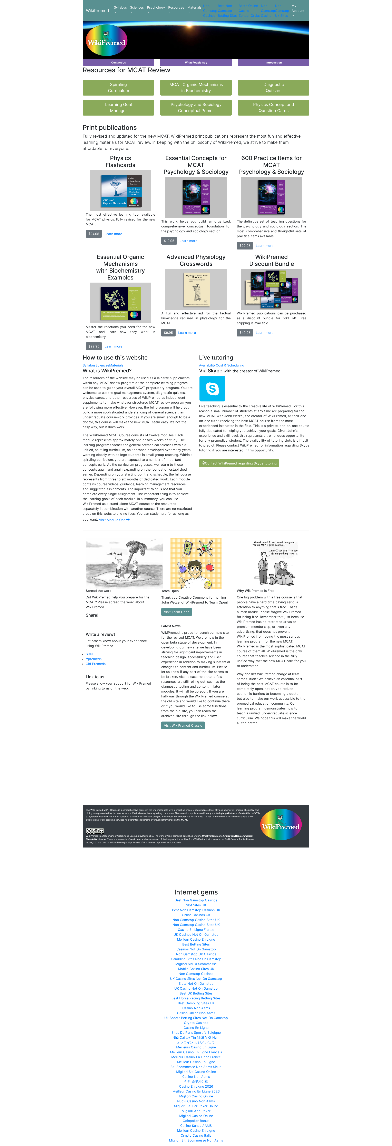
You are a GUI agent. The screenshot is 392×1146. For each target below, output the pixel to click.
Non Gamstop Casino (268, 11)
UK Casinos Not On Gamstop (196, 934)
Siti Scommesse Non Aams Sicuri (196, 1067)
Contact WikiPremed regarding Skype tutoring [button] (241, 463)
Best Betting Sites (196, 944)
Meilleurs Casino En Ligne (196, 1047)
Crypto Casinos (196, 1023)
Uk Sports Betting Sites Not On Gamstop (196, 1018)
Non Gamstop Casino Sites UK (196, 920)
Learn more (113, 234)
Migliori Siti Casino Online (196, 1072)
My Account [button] (298, 8)
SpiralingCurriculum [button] (118, 87)
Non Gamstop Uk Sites (282, 11)
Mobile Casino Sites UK (196, 969)
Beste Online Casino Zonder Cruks (249, 11)
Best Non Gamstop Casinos (196, 900)
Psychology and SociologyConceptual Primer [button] (196, 107)
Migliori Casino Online (196, 1096)
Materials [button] (194, 7)
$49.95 (245, 333)
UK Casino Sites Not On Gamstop (196, 979)
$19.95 (169, 241)
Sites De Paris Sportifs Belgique (196, 1032)
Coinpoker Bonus (196, 1121)
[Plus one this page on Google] (123, 623)
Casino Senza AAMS (196, 1126)
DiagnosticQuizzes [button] (274, 87)
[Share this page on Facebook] (113, 623)
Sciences (102, 365)
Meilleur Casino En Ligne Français (196, 1052)
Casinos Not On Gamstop (196, 949)
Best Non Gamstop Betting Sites (227, 11)
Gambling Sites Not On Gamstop (196, 959)
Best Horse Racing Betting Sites (196, 998)
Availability (207, 365)
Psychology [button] (156, 7)
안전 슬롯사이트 (196, 1081)
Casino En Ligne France (196, 930)
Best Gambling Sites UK (196, 1003)
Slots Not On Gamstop (196, 983)
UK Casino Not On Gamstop (196, 988)
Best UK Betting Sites (196, 993)
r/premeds (93, 659)
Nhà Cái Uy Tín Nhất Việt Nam (196, 1037)
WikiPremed (97, 10)
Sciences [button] (137, 7)
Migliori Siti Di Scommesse (196, 964)
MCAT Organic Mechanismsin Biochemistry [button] (196, 87)
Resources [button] (176, 7)
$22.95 (245, 246)
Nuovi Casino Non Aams (196, 1101)
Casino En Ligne (196, 1028)
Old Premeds (96, 664)
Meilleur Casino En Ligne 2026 (196, 1091)
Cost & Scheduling (230, 365)
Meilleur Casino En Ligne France (196, 1057)
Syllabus (89, 365)
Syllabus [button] (120, 7)
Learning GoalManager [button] (118, 107)
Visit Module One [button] (112, 520)
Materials (116, 365)
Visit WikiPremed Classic (183, 725)
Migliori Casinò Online (196, 1116)
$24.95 (93, 234)
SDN (89, 654)
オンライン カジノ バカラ (196, 1042)
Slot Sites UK (196, 905)
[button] (118, 62)
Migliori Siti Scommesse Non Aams (196, 1140)
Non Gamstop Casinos (210, 11)
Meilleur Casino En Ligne (196, 939)
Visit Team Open (176, 612)
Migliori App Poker (196, 1111)
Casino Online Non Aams (196, 1013)
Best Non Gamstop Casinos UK (196, 910)
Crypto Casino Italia (196, 1135)
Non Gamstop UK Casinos (196, 954)
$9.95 (168, 333)
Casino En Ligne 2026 (196, 1086)
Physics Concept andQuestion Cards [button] (273, 107)
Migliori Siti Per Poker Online (196, 1106)
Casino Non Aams (196, 1008)
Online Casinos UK (196, 915)
